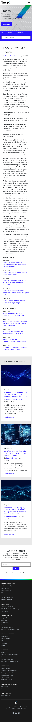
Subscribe (6, 24)
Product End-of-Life (7, 659)
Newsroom (4, 636)
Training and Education (8, 672)
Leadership (4, 622)
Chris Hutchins (11, 517)
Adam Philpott (10, 56)
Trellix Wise (4, 611)
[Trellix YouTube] (16, 713)
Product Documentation (8, 654)
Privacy (8, 708)
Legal (13, 708)
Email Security (5, 595)
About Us (4, 620)
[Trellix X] (18, 713)
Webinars (4, 643)
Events (3, 645)
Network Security (6, 590)
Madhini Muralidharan (14, 399)
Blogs (3, 640)
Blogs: (10, 32)
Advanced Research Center (9, 670)
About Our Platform (7, 606)
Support (3, 652)
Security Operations (7, 597)
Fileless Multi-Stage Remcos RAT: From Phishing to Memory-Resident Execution (15, 394)
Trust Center (5, 677)
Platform (20, 32)
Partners (3, 624)
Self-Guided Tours (6, 679)
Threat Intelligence (7, 593)
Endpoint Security (6, 586)
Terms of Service (21, 708)
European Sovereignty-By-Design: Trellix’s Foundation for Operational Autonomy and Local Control (15, 511)
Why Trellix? (4, 618)
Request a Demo (6, 688)
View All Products (6, 599)
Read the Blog (9, 417)
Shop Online (4, 695)
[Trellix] (16, 702)
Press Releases (5, 638)
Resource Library (6, 668)
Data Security (5, 588)
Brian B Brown (11, 458)
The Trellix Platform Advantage (10, 609)
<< (2, 32)
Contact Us (4, 686)
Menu (30, 2)
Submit (16, 568)
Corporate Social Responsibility (10, 629)
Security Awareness (7, 675)
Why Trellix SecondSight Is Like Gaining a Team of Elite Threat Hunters (15, 453)
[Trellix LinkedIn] (13, 713)
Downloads (4, 656)
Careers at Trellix (6, 627)
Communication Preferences (9, 661)
